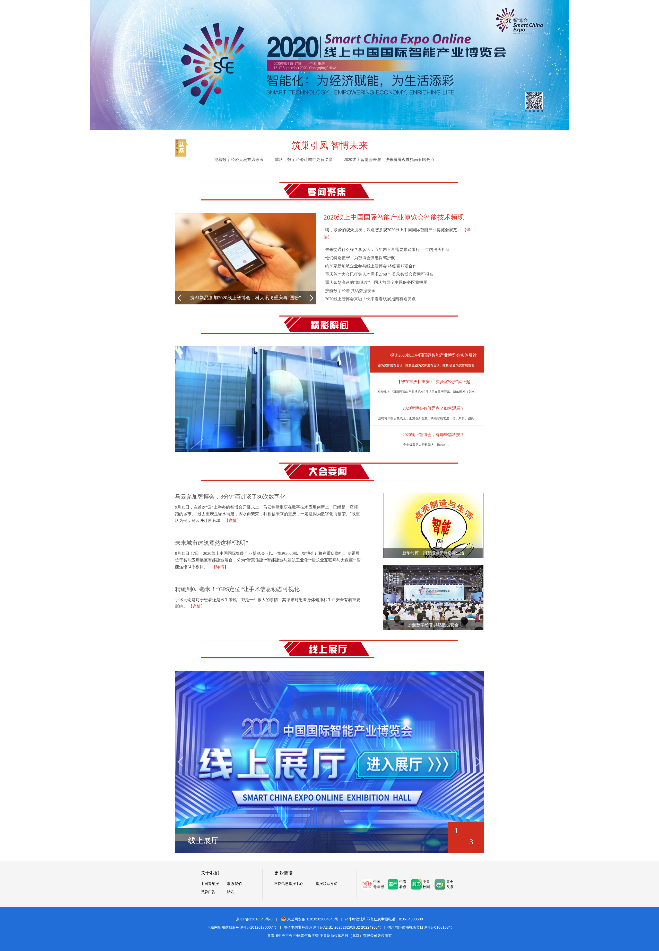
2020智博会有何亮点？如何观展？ (433, 408)
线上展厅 (203, 840)
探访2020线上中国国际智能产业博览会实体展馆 (433, 355)
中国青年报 (210, 884)
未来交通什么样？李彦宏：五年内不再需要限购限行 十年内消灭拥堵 (387, 249)
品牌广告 (208, 892)
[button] (180, 298)
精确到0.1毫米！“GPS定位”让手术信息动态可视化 (237, 589)
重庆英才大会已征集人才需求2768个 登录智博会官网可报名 (379, 274)
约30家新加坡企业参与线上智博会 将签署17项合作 (371, 266)
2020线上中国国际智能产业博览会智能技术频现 (394, 217)
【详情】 (232, 520)
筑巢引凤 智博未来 (329, 145)
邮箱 (230, 892)
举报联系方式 (326, 884)
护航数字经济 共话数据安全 (350, 290)
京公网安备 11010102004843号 (312, 919)
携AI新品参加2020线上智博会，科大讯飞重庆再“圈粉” (245, 297)
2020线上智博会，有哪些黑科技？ (433, 434)
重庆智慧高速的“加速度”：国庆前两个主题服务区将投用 (376, 282)
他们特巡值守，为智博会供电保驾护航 (360, 258)
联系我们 (234, 884)
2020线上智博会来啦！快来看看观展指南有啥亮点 (389, 159)
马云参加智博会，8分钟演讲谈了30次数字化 (230, 496)
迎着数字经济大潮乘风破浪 (239, 159)
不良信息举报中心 (288, 884)
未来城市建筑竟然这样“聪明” (211, 543)
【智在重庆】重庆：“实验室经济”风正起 (433, 381)
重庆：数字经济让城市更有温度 (304, 159)
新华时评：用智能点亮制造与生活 (433, 553)
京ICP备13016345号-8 (254, 919)
